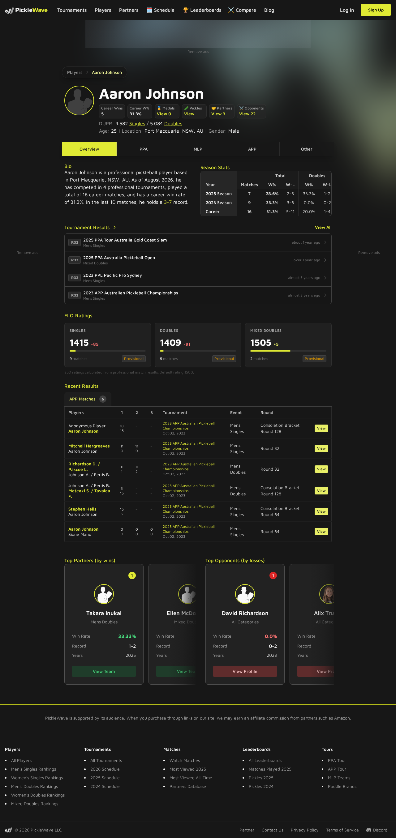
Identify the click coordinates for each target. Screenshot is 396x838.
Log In (347, 10)
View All (323, 227)
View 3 (218, 113)
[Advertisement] (198, 34)
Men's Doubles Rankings (34, 786)
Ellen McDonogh (188, 613)
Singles (137, 123)
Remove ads (198, 51)
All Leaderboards (265, 760)
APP (252, 149)
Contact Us (272, 829)
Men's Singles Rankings (33, 769)
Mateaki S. (79, 490)
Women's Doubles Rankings (38, 794)
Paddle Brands (342, 786)
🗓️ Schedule (160, 10)
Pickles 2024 (261, 786)
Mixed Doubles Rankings (34, 803)
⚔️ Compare (242, 10)
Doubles (173, 123)
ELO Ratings (78, 315)
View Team (104, 671)
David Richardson (245, 613)
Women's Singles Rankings (37, 777)
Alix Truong (329, 613)
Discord (380, 829)
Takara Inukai (104, 613)
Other (306, 149)
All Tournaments (106, 760)
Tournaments (72, 10)
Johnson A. (79, 474)
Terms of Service (342, 829)
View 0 (164, 113)
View (189, 113)
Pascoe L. (78, 469)
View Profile (245, 671)
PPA (144, 149)
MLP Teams (339, 777)
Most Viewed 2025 (188, 769)
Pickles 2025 (261, 777)
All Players (21, 760)
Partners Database (188, 786)
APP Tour (337, 769)
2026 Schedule (105, 769)
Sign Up (376, 9)
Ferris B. (102, 474)
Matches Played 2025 (270, 769)
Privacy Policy (305, 829)
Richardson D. (82, 463)
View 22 (247, 113)
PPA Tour (337, 760)
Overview (89, 149)
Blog (269, 10)
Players (103, 10)
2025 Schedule (105, 777)
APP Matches (86, 398)
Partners (128, 10)
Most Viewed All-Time (191, 777)
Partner (246, 829)
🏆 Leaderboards (202, 10)
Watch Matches (185, 760)
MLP (198, 149)
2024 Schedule (105, 786)
